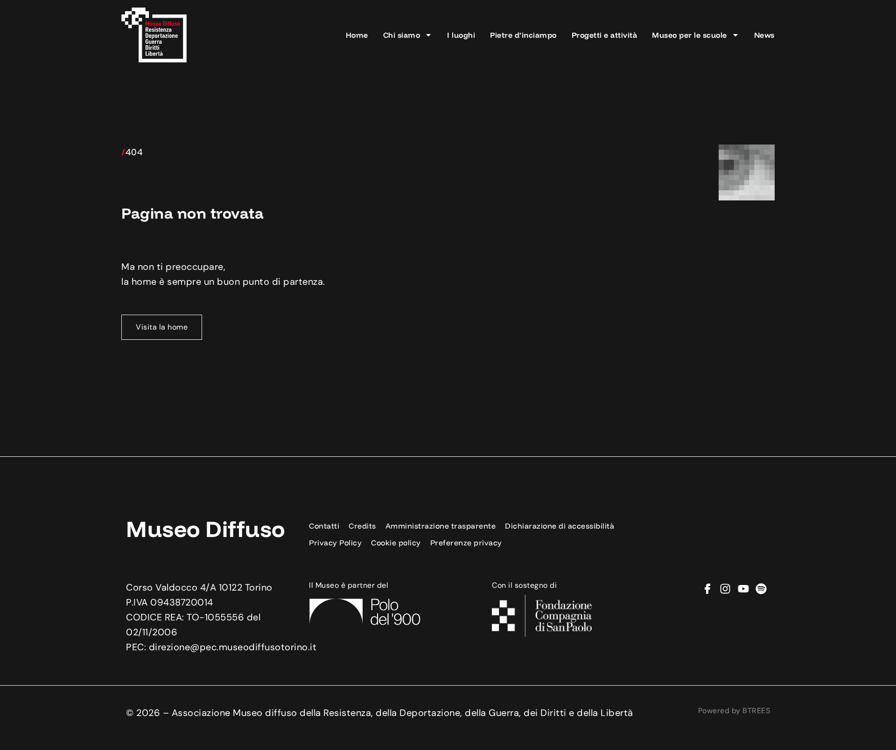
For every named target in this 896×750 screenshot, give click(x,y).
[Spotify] (761, 589)
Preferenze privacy (466, 542)
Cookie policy (396, 542)
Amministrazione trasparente (440, 525)
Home (357, 35)
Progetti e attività (604, 35)
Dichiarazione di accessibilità (559, 525)
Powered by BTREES (734, 711)
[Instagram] (725, 589)
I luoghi (461, 35)
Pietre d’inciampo (523, 35)
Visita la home (162, 327)
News (764, 35)
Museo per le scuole (689, 35)
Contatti (324, 525)
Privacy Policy (335, 542)
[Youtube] (743, 589)
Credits (362, 525)
